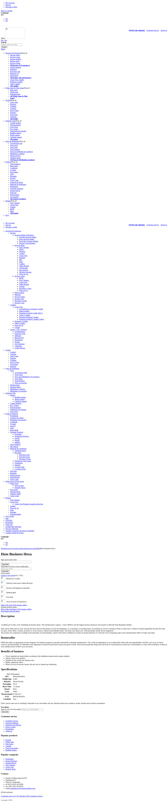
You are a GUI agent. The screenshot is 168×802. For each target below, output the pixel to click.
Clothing (13, 106)
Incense (24, 548)
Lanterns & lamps (16, 182)
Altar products (15, 164)
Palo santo (13, 90)
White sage (14, 92)
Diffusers (13, 69)
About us (163, 30)
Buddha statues (15, 133)
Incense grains (15, 63)
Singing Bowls (10, 763)
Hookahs (13, 176)
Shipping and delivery (13, 725)
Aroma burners (15, 67)
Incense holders (15, 59)
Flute (12, 211)
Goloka (12, 207)
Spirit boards (14, 195)
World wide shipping (137, 30)
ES (6, 21)
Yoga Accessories (11, 748)
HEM (12, 209)
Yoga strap (14, 145)
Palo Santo (9, 744)
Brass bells (14, 166)
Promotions (9, 729)
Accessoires (14, 197)
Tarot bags (14, 115)
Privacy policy (10, 727)
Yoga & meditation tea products (21, 152)
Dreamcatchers (15, 125)
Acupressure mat (16, 143)
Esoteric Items (10, 769)
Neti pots (13, 193)
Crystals (13, 170)
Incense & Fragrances (13, 548)
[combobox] (11, 44)
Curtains (13, 108)
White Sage (9, 742)
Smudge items (15, 94)
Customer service (152, 30)
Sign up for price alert (9, 560)
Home (3, 548)
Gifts (12, 174)
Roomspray (14, 76)
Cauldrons (13, 168)
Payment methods (11, 723)
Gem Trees (14, 127)
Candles (8, 746)
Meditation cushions (17, 154)
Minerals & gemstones (18, 184)
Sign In (8, 5)
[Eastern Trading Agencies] (15, 38)
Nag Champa (15, 203)
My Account (10, 3)
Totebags (13, 117)
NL (6, 19)
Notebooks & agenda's (18, 131)
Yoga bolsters (15, 150)
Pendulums (14, 186)
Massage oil (14, 74)
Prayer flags (14, 111)
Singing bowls (15, 156)
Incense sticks (15, 55)
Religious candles (16, 82)
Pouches (13, 104)
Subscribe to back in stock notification (14, 567)
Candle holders (15, 123)
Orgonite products (16, 189)
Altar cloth (14, 102)
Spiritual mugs (15, 158)
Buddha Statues (11, 750)
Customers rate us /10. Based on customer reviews (22, 796)
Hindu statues (15, 135)
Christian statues (16, 137)
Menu (3, 49)
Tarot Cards (14, 180)
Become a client (11, 7)
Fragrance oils (15, 72)
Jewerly (13, 178)
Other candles (15, 84)
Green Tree (14, 205)
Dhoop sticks (15, 61)
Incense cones (15, 57)
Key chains (14, 129)
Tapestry (13, 113)
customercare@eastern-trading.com (22, 788)
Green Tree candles (17, 80)
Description (5, 611)
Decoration (14, 172)
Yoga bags (14, 147)
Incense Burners (11, 761)
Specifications (15, 611)
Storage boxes (15, 191)
